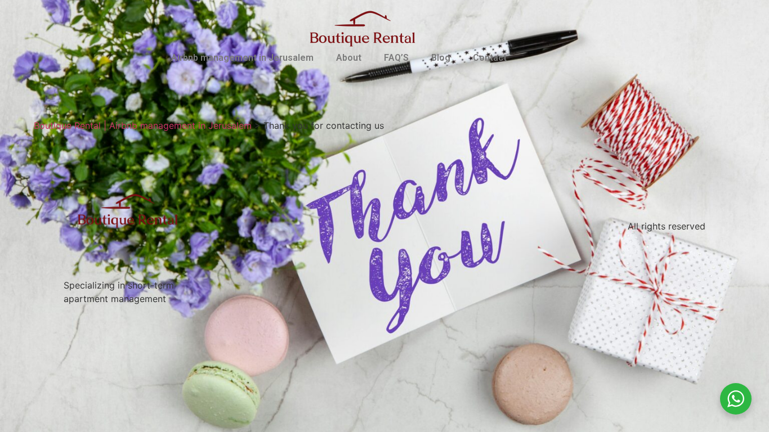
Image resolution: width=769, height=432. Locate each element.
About (348, 57)
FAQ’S (396, 57)
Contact (490, 57)
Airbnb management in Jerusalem (242, 57)
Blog (440, 57)
